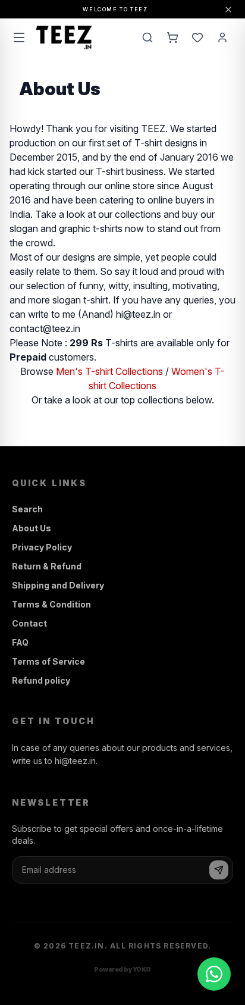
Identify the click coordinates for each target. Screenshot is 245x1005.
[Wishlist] (197, 37)
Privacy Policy (42, 547)
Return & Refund (46, 566)
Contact (29, 623)
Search (27, 509)
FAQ (20, 642)
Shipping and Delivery (58, 585)
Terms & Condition (51, 604)
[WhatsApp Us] (214, 974)
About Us (31, 528)
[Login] (222, 37)
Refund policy (41, 680)
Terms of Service (48, 661)
